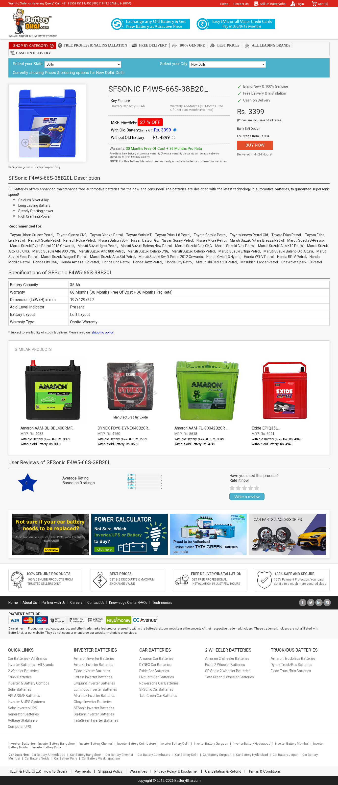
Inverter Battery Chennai (96, 743)
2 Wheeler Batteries (23, 671)
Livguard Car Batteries (156, 677)
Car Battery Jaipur (285, 755)
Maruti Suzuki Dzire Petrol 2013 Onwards (42, 246)
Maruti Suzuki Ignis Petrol (97, 246)
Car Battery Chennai (119, 755)
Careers (76, 603)
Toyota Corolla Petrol (210, 235)
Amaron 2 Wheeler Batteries (227, 658)
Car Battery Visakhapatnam (101, 758)
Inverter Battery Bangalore (56, 743)
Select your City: (174, 63)
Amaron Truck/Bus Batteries (293, 658)
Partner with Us (54, 603)
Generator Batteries (23, 714)
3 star (130, 481)
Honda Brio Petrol (116, 262)
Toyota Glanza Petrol (106, 235)
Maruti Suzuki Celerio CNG (148, 251)
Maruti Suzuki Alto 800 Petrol (101, 251)
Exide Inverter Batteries (92, 671)
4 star (130, 478)
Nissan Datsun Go (144, 240)
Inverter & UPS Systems (26, 702)
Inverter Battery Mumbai (292, 743)
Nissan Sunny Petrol (177, 240)
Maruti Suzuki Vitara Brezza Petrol (257, 240)
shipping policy (103, 332)
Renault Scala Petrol (44, 240)
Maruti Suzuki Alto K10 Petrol (281, 246)
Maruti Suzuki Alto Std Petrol (112, 257)
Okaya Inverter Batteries (93, 702)
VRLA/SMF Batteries (24, 696)
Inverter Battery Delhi (175, 743)
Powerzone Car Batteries (159, 683)
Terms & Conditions (264, 771)
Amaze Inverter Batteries (93, 665)
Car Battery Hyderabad (252, 755)
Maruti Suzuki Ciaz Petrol (235, 246)
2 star (130, 484)
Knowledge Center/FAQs (128, 603)
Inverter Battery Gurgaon (211, 743)
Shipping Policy (110, 771)
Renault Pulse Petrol (79, 240)
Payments (83, 771)
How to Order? (56, 771)
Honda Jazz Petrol (147, 262)
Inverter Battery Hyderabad (251, 743)
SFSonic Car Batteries (156, 689)
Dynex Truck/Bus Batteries (291, 665)
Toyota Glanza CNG (72, 235)
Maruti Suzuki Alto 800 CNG (53, 251)
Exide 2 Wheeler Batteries (225, 665)
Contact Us (241, 4)
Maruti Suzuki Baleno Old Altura (288, 251)
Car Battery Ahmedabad (48, 755)
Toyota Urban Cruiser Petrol (31, 235)
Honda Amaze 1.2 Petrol (80, 262)
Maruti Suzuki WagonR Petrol (64, 257)
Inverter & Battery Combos (28, 683)
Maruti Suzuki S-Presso (305, 240)
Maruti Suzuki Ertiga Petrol (239, 251)
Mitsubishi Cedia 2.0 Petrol (216, 262)
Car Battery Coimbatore (154, 755)
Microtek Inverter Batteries (94, 696)
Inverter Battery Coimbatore (136, 743)
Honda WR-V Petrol (259, 257)
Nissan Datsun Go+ (113, 240)
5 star (130, 475)
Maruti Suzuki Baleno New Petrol (146, 246)
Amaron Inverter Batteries (94, 658)
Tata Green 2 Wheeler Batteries (229, 677)
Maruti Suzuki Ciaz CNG (193, 246)
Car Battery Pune (65, 758)
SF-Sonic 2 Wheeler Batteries (227, 671)
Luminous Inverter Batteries (95, 689)
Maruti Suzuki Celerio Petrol (193, 251)
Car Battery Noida (37, 758)
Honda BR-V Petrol (291, 257)
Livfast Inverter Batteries (93, 677)
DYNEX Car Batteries (155, 665)
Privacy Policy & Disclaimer (176, 771)
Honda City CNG (45, 262)
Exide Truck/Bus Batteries (291, 671)
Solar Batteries (19, 689)
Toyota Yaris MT (139, 235)
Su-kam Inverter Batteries (94, 714)
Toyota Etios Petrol (286, 235)
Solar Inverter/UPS (22, 708)
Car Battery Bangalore (85, 755)
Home (224, 4)
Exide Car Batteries (154, 671)
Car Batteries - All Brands (27, 658)
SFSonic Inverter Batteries (94, 708)
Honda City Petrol (179, 262)
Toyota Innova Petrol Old (249, 235)
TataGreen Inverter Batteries (96, 720)
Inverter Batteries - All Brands (31, 665)
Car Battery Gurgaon (217, 755)
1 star (130, 487)
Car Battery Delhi (186, 755)
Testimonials (162, 603)
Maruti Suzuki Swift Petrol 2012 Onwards (171, 257)
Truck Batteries (20, 677)
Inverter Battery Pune (46, 747)
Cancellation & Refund (223, 771)
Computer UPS (19, 727)
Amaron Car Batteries (156, 658)
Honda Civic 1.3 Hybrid (223, 257)
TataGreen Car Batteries (158, 696)
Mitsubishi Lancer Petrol (259, 262)
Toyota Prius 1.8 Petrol (172, 235)
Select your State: (28, 63)
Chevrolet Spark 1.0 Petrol (301, 262)
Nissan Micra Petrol (211, 240)
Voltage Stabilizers (22, 720)
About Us (30, 603)
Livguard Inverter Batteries (94, 683)
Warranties (138, 771)
